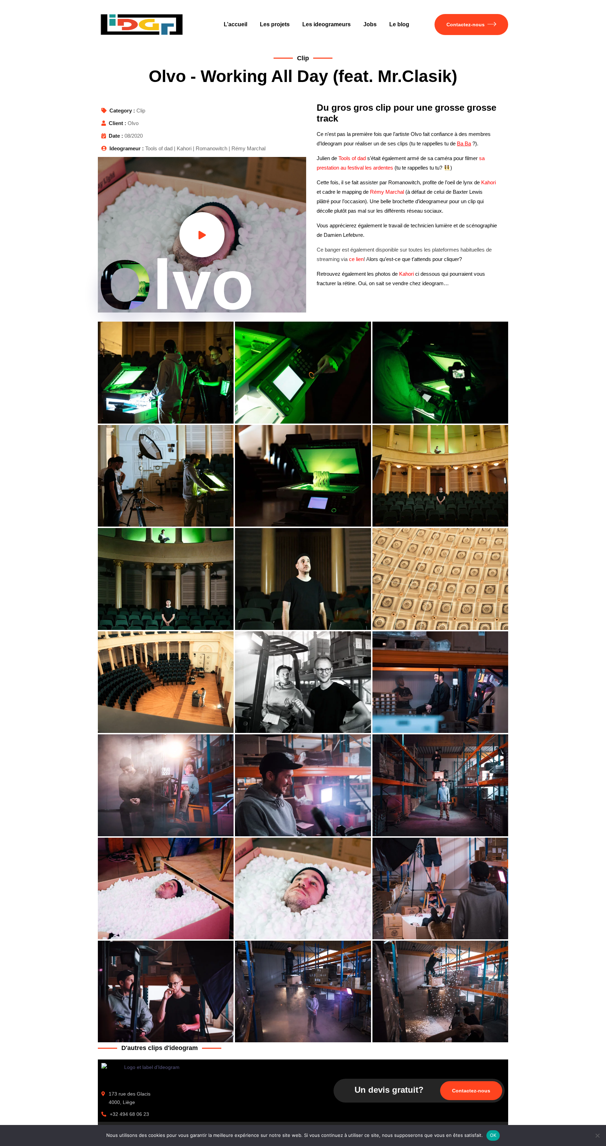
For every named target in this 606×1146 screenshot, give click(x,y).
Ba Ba (464, 143)
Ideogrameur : (126, 148)
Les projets (275, 24)
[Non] (597, 1135)
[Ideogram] (142, 24)
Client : (117, 123)
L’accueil (235, 24)
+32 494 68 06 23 (129, 1114)
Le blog (399, 24)
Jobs (370, 24)
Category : (122, 111)
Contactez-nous (465, 24)
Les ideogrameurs (326, 24)
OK (493, 1135)
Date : (116, 136)
